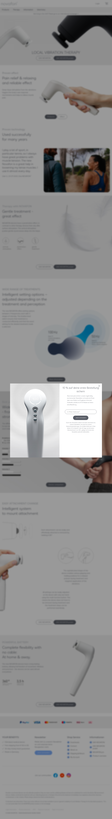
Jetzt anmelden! (81, 418)
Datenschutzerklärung (72, 426)
